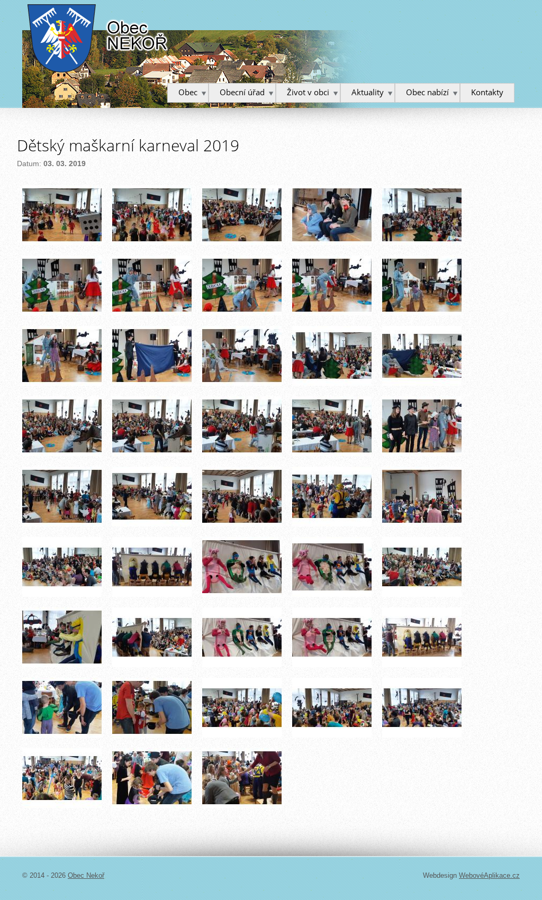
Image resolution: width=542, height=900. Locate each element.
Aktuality (367, 92)
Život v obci (308, 92)
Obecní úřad (242, 92)
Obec (187, 92)
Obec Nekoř (98, 38)
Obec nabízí (427, 92)
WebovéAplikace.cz (489, 875)
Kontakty (487, 92)
